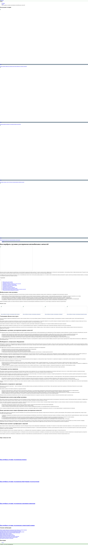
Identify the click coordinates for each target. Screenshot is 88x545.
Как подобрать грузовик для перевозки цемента (13, 459)
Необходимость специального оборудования (9, 284)
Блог (0, 64)
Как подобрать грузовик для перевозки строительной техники (17, 525)
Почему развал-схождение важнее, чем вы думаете (9, 537)
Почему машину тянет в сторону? (6, 533)
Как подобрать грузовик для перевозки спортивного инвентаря (17, 503)
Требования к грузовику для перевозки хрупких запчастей (12, 283)
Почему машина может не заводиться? (6, 534)
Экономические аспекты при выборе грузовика (10, 288)
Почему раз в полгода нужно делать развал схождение (9, 536)
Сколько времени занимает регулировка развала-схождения (10, 124)
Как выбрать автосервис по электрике (6, 538)
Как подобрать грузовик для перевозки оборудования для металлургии (19, 481)
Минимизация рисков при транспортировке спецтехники (10, 532)
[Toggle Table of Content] (1, 280)
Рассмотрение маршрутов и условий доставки (10, 285)
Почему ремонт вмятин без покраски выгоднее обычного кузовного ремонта (13, 66)
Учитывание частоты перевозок (7, 286)
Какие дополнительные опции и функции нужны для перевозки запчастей (14, 289)
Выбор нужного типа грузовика (8, 281)
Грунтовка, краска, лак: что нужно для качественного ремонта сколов (12, 182)
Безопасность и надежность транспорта (9, 287)
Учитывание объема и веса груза (8, 282)
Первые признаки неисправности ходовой (7, 535)
